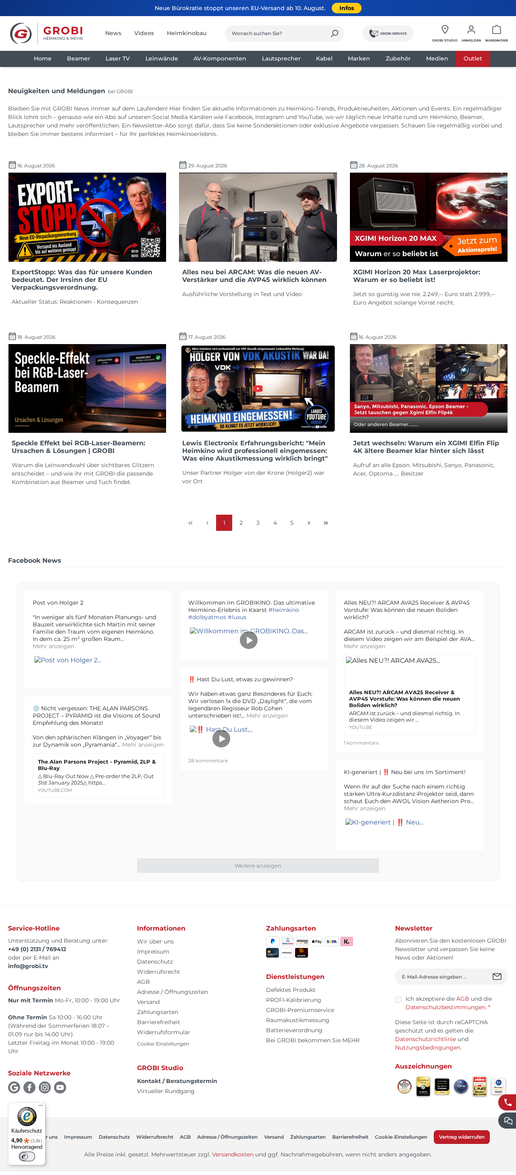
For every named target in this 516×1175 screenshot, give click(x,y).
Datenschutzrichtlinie (425, 1039)
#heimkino (283, 610)
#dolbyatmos (207, 617)
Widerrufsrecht (158, 971)
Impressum (153, 951)
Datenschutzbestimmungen (445, 1007)
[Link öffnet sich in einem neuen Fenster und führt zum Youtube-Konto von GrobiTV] (60, 1087)
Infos (346, 8)
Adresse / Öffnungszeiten (172, 992)
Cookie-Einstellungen (163, 1044)
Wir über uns (155, 941)
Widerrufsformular (163, 1032)
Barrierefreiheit (158, 1022)
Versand (148, 1002)
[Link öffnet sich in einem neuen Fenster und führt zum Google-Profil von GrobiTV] (14, 1087)
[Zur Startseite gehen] (46, 33)
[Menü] (41, 1107)
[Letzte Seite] (326, 523)
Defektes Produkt (291, 989)
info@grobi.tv (28, 966)
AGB (143, 981)
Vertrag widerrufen (462, 1137)
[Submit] (498, 976)
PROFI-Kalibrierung (293, 1000)
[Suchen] (334, 33)
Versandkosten (233, 1154)
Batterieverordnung (294, 1030)
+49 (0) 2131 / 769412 (37, 949)
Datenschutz (155, 961)
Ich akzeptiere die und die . (449, 1003)
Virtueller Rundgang (166, 1091)
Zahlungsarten (157, 1012)
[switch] (27, 1156)
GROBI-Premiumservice (300, 1010)
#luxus (237, 617)
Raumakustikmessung (297, 1020)
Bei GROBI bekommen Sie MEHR (313, 1040)
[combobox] (275, 33)
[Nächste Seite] (309, 523)
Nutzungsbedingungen (427, 1047)
